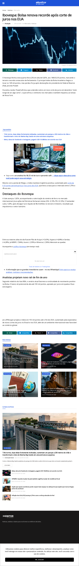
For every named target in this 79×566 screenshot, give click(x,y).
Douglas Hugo (9, 457)
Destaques (46, 345)
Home (4, 10)
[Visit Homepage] (41, 3)
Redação (7, 23)
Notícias (10, 10)
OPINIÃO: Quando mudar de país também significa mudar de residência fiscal (17, 391)
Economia (7, 345)
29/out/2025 (17, 23)
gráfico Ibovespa (19, 246)
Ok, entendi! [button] (39, 559)
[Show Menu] (3, 3)
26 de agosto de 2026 (11, 366)
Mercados (17, 10)
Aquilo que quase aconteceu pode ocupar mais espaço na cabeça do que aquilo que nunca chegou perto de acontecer (58, 390)
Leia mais (8, 465)
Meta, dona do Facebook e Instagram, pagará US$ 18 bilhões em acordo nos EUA (33, 139)
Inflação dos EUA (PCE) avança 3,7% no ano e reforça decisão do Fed (33, 495)
